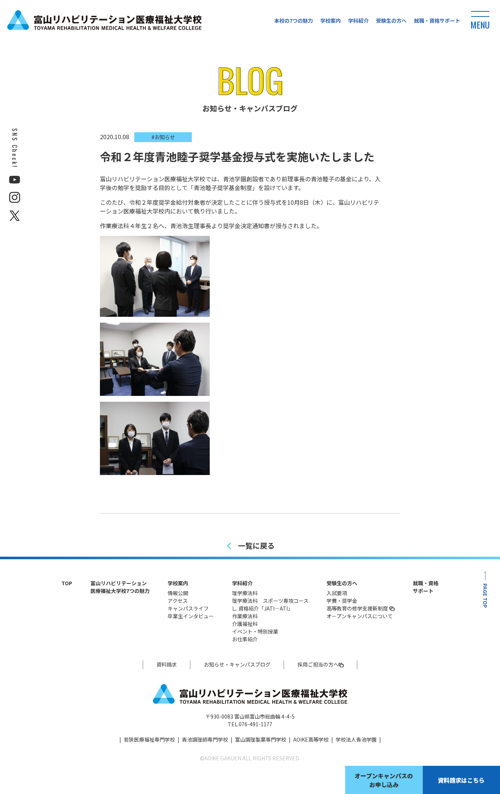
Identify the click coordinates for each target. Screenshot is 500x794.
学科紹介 (358, 20)
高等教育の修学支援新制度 (357, 608)
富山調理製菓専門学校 (260, 739)
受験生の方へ (391, 20)
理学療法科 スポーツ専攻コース (270, 600)
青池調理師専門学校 (205, 739)
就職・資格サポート (437, 20)
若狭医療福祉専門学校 (149, 739)
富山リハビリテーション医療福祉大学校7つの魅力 (120, 586)
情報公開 (178, 593)
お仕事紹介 (245, 639)
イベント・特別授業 (255, 631)
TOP (66, 583)
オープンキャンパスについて (360, 616)
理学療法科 (245, 593)
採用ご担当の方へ (318, 664)
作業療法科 (245, 616)
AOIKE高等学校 (311, 739)
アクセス (178, 600)
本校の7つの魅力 (293, 20)
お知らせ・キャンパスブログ (237, 664)
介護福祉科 (245, 623)
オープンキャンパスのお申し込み (384, 780)
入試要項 (337, 593)
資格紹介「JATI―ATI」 (265, 608)
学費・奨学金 (342, 600)
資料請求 (166, 664)
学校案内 (330, 20)
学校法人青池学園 (356, 739)
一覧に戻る (256, 545)
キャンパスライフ (188, 608)
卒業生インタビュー (191, 616)
